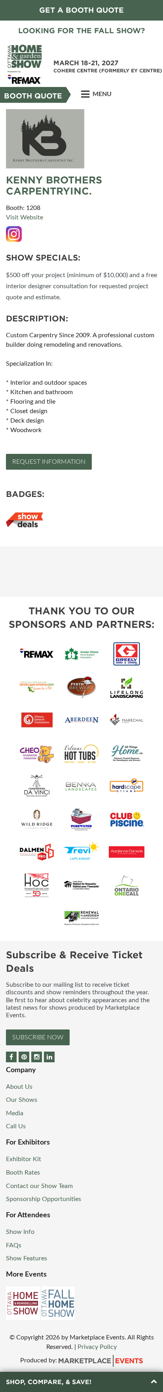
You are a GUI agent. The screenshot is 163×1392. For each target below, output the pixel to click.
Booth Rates (23, 1172)
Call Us (16, 1126)
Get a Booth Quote (81, 10)
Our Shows (21, 1100)
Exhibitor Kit (23, 1159)
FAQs (13, 1245)
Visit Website (24, 217)
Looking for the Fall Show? (81, 30)
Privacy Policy (97, 1347)
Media (14, 1113)
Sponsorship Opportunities (43, 1199)
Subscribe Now (37, 1037)
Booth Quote (33, 96)
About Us (19, 1087)
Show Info (20, 1232)
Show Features (26, 1258)
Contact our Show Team (39, 1186)
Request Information (48, 462)
